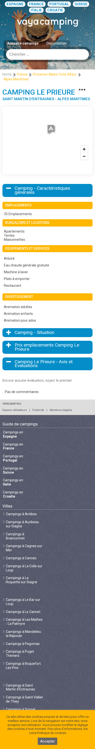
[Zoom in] (84, 149)
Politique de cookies (51, 733)
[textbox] (47, 54)
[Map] (47, 135)
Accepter (47, 741)
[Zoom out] (84, 156)
